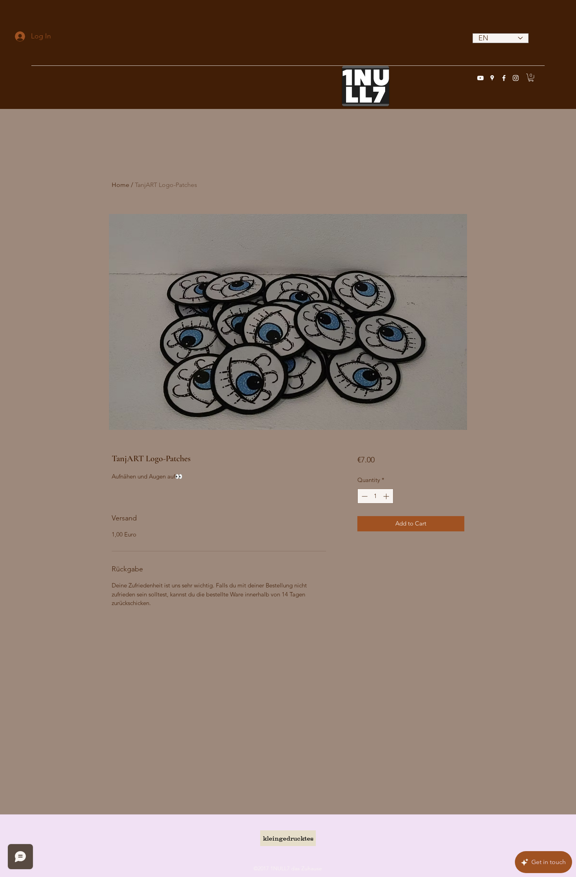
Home (120, 184)
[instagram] (516, 78)
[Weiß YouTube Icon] (480, 78)
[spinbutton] (375, 496)
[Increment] (387, 496)
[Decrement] (364, 496)
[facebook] (504, 78)
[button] (531, 78)
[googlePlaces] (492, 78)
